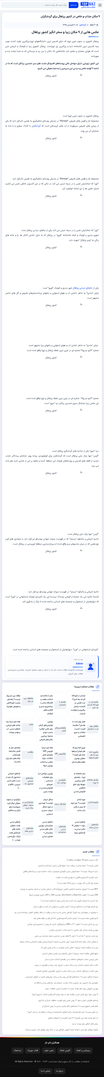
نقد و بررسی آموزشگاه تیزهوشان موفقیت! (82, 859)
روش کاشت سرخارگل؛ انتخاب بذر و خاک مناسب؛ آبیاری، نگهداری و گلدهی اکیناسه (67, 971)
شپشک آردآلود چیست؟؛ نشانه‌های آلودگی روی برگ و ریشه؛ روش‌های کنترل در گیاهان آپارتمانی (62, 977)
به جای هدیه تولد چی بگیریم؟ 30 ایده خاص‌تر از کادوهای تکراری (73, 1018)
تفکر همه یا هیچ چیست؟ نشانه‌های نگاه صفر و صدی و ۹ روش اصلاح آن (70, 1006)
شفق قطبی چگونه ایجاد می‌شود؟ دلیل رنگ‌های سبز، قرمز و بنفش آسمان (70, 953)
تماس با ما (45, 1071)
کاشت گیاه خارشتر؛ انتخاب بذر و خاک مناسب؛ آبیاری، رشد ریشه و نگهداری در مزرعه (66, 965)
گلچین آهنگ (65, 1050)
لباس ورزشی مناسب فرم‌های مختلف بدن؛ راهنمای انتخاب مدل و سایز (71, 959)
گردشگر (37, 126)
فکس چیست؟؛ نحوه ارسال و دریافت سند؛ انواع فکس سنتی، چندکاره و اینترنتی (68, 865)
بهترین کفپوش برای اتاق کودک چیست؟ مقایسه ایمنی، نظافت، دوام (71, 988)
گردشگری (82, 25)
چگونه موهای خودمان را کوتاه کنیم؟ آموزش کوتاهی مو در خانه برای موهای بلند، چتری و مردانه (61, 1029)
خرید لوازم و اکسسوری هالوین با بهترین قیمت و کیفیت (77, 877)
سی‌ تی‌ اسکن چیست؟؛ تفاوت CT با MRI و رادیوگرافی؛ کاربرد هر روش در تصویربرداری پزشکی (62, 924)
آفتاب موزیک (32, 1050)
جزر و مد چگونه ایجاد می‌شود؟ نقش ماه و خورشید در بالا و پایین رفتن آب (69, 947)
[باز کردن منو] (100, 5)
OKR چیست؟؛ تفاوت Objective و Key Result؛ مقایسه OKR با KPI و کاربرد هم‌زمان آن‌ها (63, 895)
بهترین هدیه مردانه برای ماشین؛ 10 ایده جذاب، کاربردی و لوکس (73, 930)
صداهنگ (17, 1050)
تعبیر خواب (49, 1050)
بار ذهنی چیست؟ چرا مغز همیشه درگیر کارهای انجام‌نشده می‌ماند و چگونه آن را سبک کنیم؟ (62, 1012)
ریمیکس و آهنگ (83, 1050)
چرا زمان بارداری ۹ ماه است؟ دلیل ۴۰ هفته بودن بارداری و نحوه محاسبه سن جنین (66, 936)
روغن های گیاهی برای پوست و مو (85, 1023)
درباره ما (59, 1071)
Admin (79, 664)
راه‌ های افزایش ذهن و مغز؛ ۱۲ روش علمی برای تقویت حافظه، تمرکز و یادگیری (68, 1000)
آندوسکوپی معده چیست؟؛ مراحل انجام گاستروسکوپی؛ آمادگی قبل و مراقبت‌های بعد (65, 918)
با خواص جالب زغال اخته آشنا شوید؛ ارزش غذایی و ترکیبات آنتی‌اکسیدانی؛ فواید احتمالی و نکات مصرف (59, 941)
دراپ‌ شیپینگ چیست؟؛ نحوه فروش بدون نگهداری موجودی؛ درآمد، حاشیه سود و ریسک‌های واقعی (60, 871)
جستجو (74, 5)
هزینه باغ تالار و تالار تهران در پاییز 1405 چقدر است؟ (77, 883)
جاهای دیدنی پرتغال (82, 288)
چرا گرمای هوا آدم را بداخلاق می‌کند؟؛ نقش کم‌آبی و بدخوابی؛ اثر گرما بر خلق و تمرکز (65, 906)
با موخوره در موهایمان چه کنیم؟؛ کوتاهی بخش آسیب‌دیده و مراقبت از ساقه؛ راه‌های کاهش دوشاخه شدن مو (56, 912)
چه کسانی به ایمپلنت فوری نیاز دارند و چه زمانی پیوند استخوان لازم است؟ (69, 900)
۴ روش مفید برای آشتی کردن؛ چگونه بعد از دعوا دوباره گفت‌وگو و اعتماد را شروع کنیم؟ (65, 994)
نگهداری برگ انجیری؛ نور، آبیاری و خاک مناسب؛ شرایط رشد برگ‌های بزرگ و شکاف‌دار (66, 983)
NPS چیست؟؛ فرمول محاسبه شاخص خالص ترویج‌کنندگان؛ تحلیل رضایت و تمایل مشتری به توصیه (59, 889)
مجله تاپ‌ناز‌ (88, 5)
